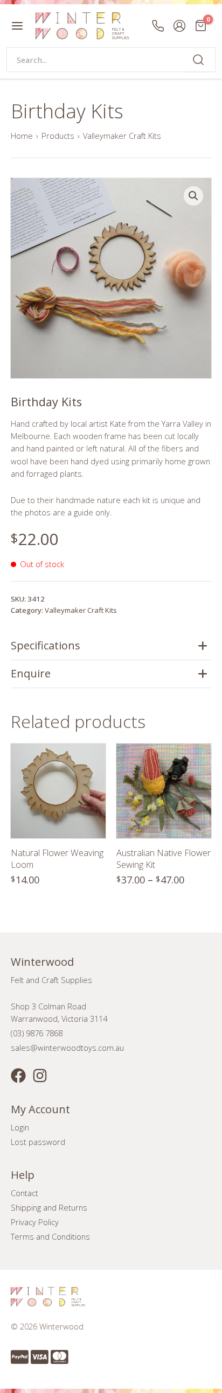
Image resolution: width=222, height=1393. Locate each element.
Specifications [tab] (45, 645)
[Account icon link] (179, 26)
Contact (24, 1192)
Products (57, 135)
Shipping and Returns (49, 1207)
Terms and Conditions (50, 1236)
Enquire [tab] (31, 673)
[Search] (198, 60)
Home (22, 135)
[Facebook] (18, 1075)
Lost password (38, 1141)
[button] (193, 196)
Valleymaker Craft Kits (122, 135)
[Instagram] (39, 1075)
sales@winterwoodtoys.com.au (67, 1047)
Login (20, 1127)
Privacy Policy (35, 1222)
